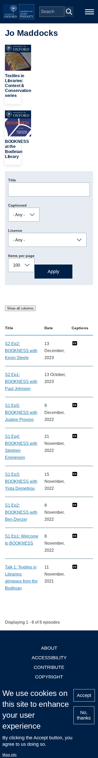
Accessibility (49, 657)
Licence (15, 230)
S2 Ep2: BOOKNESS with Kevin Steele (21, 350)
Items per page (21, 256)
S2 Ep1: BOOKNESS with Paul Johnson (21, 381)
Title (12, 180)
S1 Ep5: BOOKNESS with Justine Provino (21, 412)
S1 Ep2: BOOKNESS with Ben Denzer (21, 512)
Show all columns (20, 308)
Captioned (17, 205)
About (49, 648)
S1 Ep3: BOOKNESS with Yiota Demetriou (21, 481)
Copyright (49, 677)
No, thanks (84, 715)
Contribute (49, 667)
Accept (84, 695)
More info (9, 755)
